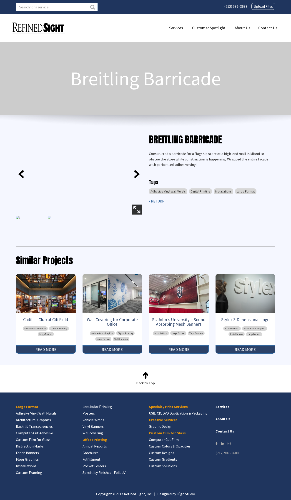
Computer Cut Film (164, 439)
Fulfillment (91, 459)
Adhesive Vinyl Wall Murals (168, 191)
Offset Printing (95, 439)
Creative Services (163, 420)
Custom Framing (59, 328)
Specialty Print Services (168, 406)
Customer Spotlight (209, 27)
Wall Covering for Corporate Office (112, 322)
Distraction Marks (30, 446)
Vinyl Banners (196, 333)
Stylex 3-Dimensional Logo (245, 319)
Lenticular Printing (97, 406)
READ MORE (45, 349)
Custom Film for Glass (33, 439)
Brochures (90, 452)
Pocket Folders (94, 466)
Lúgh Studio (186, 494)
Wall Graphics (121, 339)
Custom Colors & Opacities (170, 446)
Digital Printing (200, 191)
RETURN (157, 201)
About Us (242, 27)
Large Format (246, 191)
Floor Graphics (27, 459)
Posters (89, 413)
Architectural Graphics (35, 328)
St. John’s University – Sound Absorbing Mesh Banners (179, 322)
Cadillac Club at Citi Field (45, 319)
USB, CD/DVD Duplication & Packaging (178, 413)
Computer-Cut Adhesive (34, 433)
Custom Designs (161, 452)
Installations (223, 191)
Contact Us (267, 27)
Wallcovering (93, 433)
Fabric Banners (27, 452)
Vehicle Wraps (93, 420)
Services (176, 27)
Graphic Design (160, 426)
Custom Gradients (163, 459)
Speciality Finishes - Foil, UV (104, 472)
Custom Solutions (163, 466)
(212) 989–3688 (235, 6)
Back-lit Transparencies (34, 426)
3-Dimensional (232, 328)
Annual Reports (95, 446)
